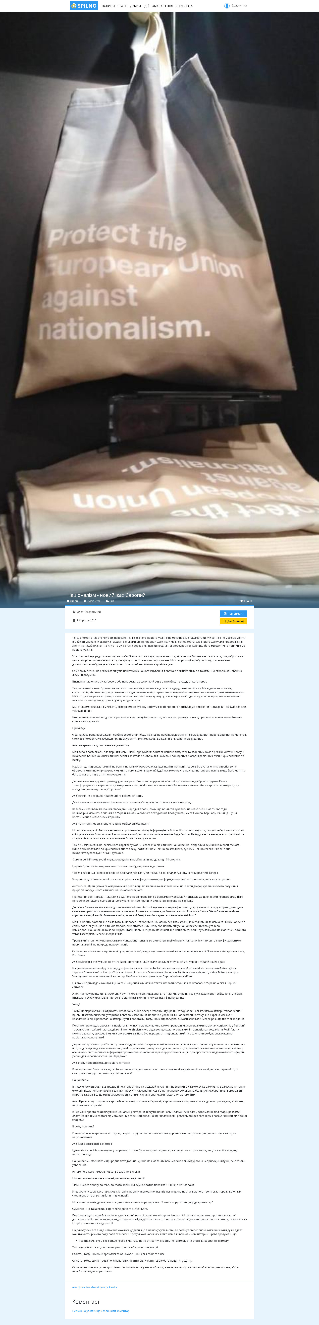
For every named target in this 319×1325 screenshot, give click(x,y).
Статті (122, 6)
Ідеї (146, 6)
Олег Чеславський (88, 612)
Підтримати (235, 613)
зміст (114, 1287)
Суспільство (94, 600)
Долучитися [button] (239, 5)
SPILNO (87, 5)
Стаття (74, 600)
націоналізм (82, 1287)
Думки (135, 6)
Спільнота (184, 6)
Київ (111, 600)
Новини (108, 6)
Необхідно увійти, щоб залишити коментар (100, 1311)
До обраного (235, 621)
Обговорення (162, 6)
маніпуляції (100, 1287)
